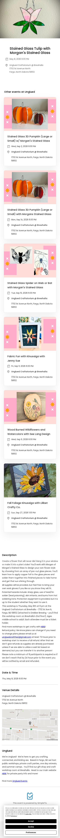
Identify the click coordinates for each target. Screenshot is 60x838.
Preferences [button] (14, 816)
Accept (31, 821)
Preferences (31, 833)
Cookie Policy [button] (28, 814)
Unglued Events (19, 781)
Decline (31, 827)
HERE (4, 773)
